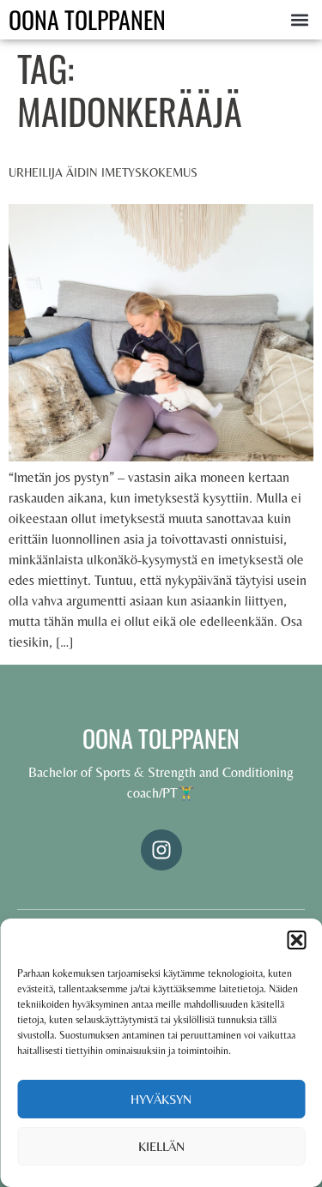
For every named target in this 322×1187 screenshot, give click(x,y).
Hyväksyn (161, 1099)
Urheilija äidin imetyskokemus (103, 172)
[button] (296, 940)
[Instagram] (161, 850)
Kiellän (161, 1146)
